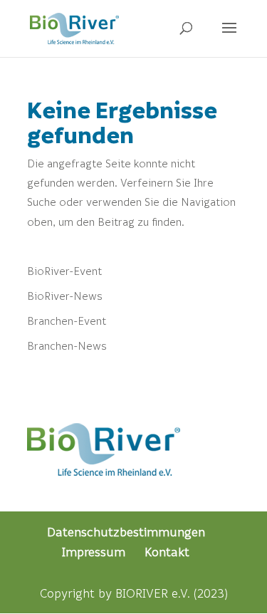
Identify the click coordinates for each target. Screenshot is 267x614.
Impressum (93, 551)
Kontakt (167, 551)
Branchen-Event (66, 320)
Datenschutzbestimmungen (126, 531)
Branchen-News (67, 345)
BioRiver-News (65, 295)
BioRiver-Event (64, 271)
